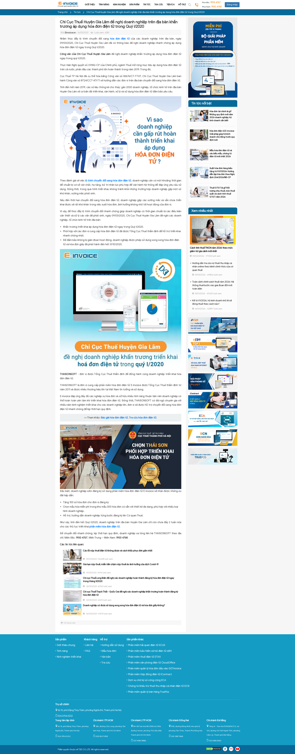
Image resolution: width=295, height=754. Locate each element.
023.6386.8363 (215, 740)
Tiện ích (171, 4)
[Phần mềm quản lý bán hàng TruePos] (212, 456)
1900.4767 (215, 2)
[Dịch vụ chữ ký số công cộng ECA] (212, 418)
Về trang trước (69, 623)
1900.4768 (216, 6)
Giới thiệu (90, 4)
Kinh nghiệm (119, 4)
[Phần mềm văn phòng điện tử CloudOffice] (212, 381)
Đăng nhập (232, 4)
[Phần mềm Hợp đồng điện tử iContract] (212, 400)
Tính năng (104, 4)
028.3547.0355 (101, 736)
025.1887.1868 (177, 736)
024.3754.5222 (65, 716)
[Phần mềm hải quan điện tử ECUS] (212, 325)
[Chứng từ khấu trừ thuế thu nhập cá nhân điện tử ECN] (212, 437)
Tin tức (147, 4)
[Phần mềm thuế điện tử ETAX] (212, 362)
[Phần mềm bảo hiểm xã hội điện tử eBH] (212, 344)
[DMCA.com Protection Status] (213, 749)
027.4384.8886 (139, 740)
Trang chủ (63, 12)
